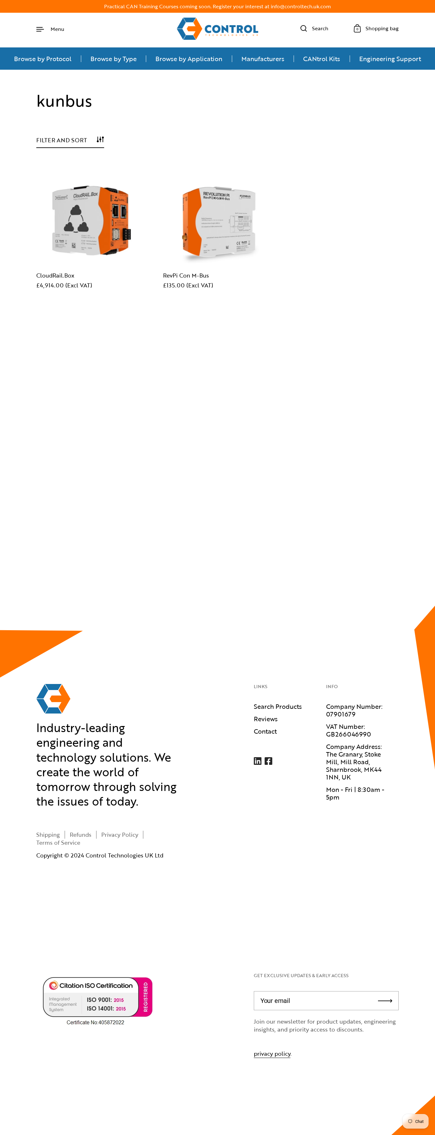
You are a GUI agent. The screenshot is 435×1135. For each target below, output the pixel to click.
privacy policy (272, 1053)
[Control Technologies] (217, 29)
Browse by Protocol (42, 58)
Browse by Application (188, 58)
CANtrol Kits (321, 58)
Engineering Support (390, 58)
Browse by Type (113, 58)
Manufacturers (262, 58)
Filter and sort (61, 140)
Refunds (80, 834)
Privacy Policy (119, 834)
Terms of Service (58, 842)
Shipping (48, 834)
